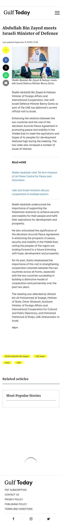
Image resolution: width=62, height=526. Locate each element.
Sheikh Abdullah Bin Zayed (16, 356)
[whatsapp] (6, 75)
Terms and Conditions (18, 508)
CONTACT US (12, 494)
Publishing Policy (16, 504)
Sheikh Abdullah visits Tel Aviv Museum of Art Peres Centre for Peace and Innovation (34, 176)
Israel (7, 363)
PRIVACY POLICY (14, 499)
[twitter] (6, 67)
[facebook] (6, 60)
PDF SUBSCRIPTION (15, 489)
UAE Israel (40, 356)
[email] (6, 83)
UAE (19, 363)
